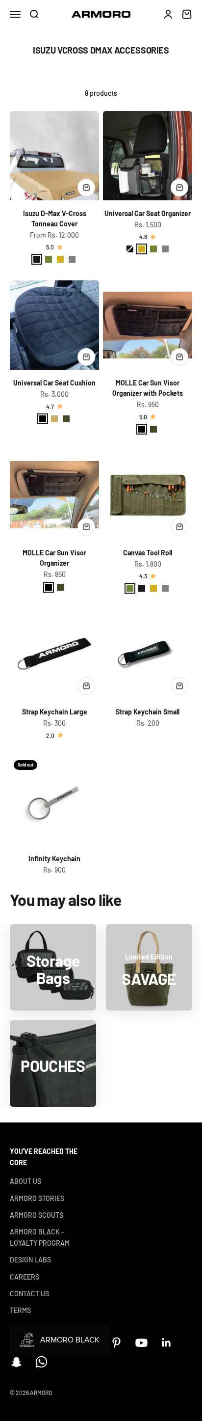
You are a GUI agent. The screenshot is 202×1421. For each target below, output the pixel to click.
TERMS (20, 1310)
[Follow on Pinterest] (116, 1342)
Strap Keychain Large (54, 712)
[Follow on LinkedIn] (166, 1342)
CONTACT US (29, 1293)
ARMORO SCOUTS (36, 1215)
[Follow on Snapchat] (16, 1361)
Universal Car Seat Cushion (54, 383)
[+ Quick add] (86, 187)
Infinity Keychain (54, 858)
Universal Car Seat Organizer (147, 213)
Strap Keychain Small (147, 712)
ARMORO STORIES (37, 1198)
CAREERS (24, 1277)
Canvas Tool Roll (147, 552)
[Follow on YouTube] (141, 1342)
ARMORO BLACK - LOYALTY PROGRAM (40, 1237)
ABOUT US (25, 1181)
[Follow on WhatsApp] (41, 1361)
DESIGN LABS (30, 1260)
